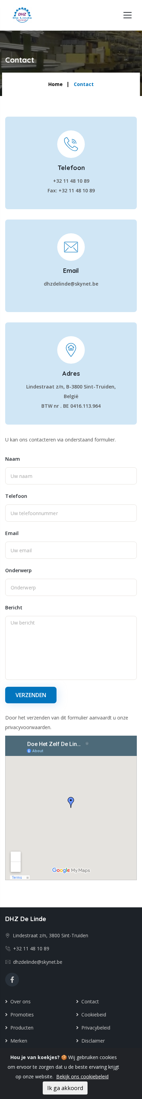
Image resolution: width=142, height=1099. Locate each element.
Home (55, 84)
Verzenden (31, 695)
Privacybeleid (94, 1027)
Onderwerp (18, 570)
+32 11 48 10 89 (29, 948)
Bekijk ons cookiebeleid (82, 1076)
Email (12, 533)
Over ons (19, 1001)
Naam (12, 459)
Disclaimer (92, 1040)
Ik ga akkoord (65, 1088)
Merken (17, 1040)
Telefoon (16, 496)
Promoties (21, 1014)
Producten (20, 1027)
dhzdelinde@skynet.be (36, 962)
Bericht (13, 607)
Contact (89, 1001)
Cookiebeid (92, 1014)
